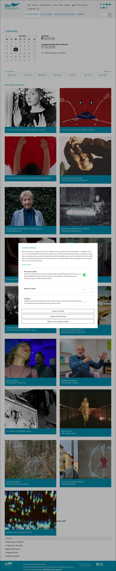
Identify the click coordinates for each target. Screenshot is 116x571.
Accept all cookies (58, 311)
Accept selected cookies (58, 316)
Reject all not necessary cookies (58, 321)
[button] (90, 275)
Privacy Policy (26, 265)
